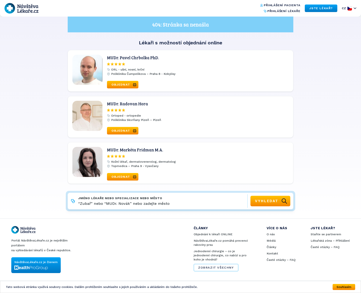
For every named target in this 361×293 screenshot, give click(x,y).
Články (271, 247)
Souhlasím (344, 287)
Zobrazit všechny (216, 267)
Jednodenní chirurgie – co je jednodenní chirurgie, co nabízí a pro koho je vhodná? (220, 255)
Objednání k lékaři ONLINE (213, 234)
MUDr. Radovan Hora (127, 103)
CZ (344, 8)
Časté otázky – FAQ (281, 260)
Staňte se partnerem (326, 234)
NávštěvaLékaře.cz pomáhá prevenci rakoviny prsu (221, 243)
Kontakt (272, 253)
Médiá (271, 240)
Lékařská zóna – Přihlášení (330, 240)
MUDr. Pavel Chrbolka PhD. (133, 57)
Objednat (120, 84)
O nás (271, 234)
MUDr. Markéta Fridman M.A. (135, 150)
